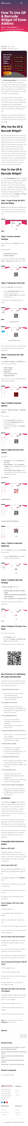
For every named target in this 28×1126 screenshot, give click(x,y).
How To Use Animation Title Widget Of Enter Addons (12, 1056)
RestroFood (18, 1112)
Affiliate (17, 1095)
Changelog (3, 1114)
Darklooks (17, 1114)
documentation (12, 27)
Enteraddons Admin (13, 48)
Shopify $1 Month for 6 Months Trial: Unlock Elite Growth (14, 1052)
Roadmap (3, 1110)
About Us (17, 1090)
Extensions (21, 70)
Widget (13, 802)
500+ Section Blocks (19, 65)
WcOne (17, 1110)
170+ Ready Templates (18, 61)
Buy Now (7, 73)
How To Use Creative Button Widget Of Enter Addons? (12, 1061)
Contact (17, 1092)
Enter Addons (8, 1020)
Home (3, 27)
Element (22, 877)
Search (4, 1030)
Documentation (5, 1112)
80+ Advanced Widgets (18, 57)
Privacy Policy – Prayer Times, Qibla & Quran (12, 1064)
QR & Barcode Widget (17, 1020)
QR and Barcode (11, 178)
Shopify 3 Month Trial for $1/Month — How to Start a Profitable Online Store (13, 1048)
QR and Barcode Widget (10, 80)
